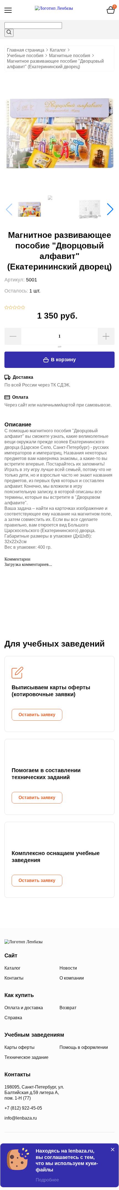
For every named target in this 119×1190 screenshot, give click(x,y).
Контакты (14, 978)
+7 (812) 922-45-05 (23, 1108)
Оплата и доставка (23, 1007)
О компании (72, 978)
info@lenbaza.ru (20, 1118)
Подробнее (47, 1180)
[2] (11, 308)
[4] (19, 308)
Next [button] (110, 209)
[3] (15, 308)
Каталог (58, 50)
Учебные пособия (25, 55)
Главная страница (25, 50)
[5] (23, 308)
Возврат (68, 1007)
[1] (6, 308)
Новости (68, 968)
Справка (13, 1017)
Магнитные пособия (69, 55)
